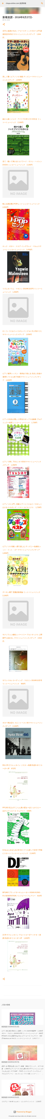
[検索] (42, 3)
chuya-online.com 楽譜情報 (16, 3)
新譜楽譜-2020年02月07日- (11, 1062)
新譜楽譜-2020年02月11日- (10, 1097)
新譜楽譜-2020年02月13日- (11, 1027)
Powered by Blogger (24, 1112)
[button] (4, 24)
